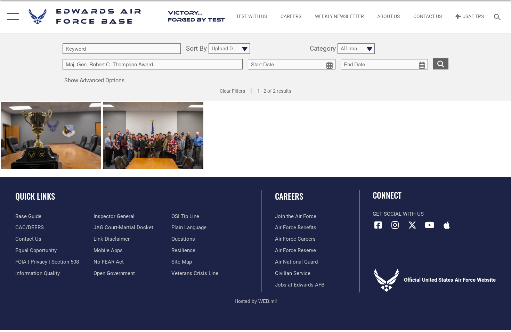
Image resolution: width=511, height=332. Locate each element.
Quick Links (35, 196)
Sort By (196, 48)
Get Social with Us (398, 214)
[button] (11, 16)
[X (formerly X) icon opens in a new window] (412, 225)
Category (323, 48)
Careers (289, 196)
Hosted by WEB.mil (256, 301)
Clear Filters (232, 91)
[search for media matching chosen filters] (440, 63)
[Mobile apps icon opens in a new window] (446, 225)
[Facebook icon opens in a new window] (378, 225)
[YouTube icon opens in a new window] (429, 225)
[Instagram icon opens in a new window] (395, 225)
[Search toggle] (498, 16)
